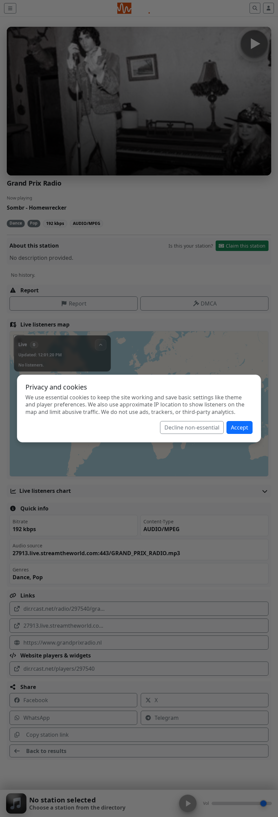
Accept (239, 427)
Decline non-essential (191, 427)
